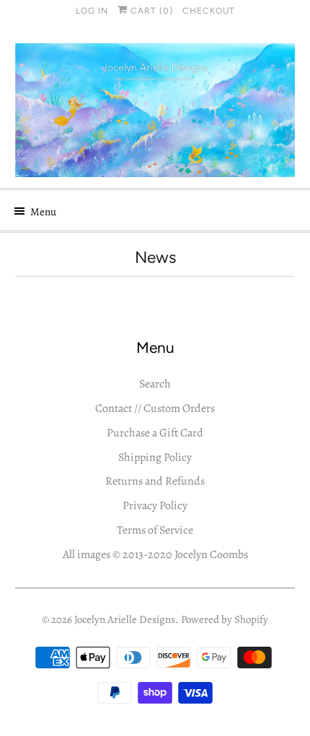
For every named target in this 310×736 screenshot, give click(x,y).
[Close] (286, 263)
